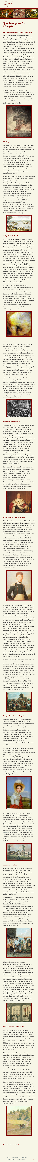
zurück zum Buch (12, 1144)
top (33, 1160)
